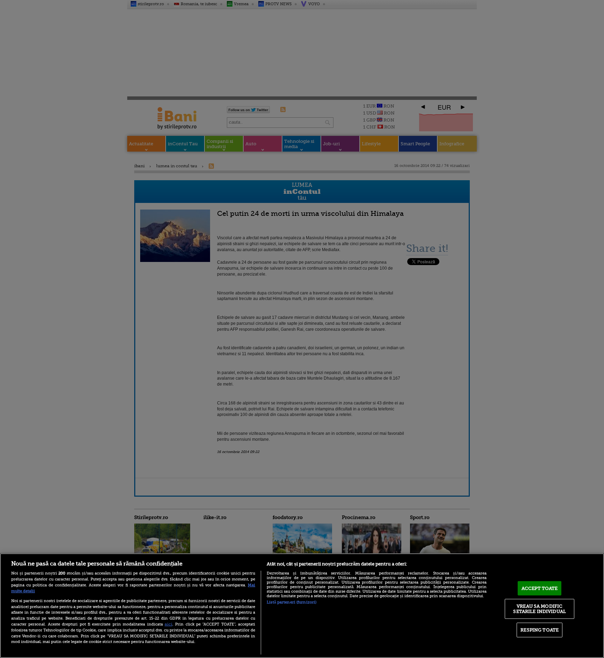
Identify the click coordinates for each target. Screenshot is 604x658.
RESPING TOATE (539, 630)
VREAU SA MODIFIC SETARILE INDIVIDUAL (539, 608)
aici (168, 624)
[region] (302, 605)
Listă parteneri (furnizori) (291, 602)
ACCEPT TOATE (540, 588)
